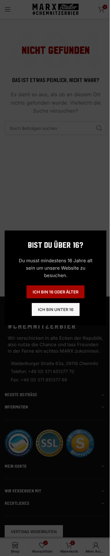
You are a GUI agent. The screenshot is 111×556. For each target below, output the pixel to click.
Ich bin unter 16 (55, 309)
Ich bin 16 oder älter (55, 291)
